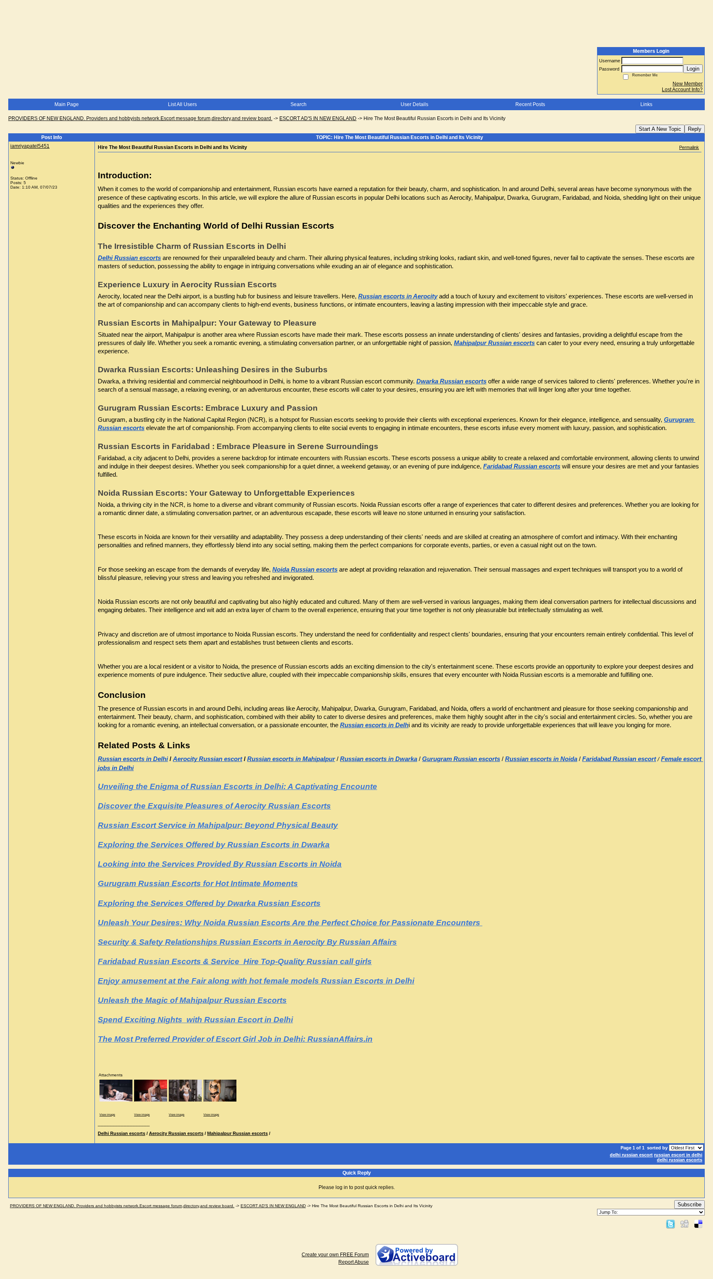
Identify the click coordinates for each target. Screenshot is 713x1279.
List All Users (182, 104)
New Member (688, 84)
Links (646, 104)
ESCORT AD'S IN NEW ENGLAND (317, 118)
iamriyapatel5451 (30, 146)
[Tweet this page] (670, 1224)
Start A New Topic (660, 129)
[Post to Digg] (684, 1224)
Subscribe (689, 1204)
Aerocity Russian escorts (176, 1133)
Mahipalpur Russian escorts (237, 1133)
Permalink (689, 147)
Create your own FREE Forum (335, 1255)
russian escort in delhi (678, 1154)
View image (107, 1114)
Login (693, 69)
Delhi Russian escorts (121, 1133)
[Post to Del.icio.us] (698, 1224)
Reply (694, 129)
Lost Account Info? (682, 89)
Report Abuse (353, 1262)
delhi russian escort (631, 1154)
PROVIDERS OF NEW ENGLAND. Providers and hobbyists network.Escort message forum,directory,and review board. (140, 118)
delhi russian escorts (679, 1159)
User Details (414, 104)
